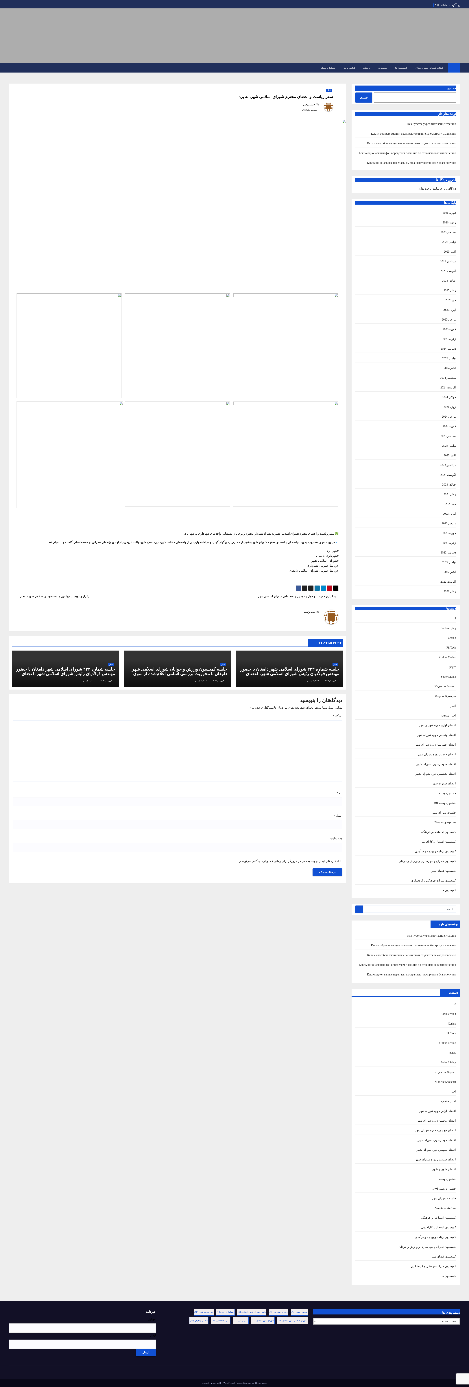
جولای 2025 (449, 280)
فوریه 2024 (449, 426)
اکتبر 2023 (450, 455)
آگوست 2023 (448, 474)
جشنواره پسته (328, 67)
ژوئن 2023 (450, 494)
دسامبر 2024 (448, 348)
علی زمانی (241, 1320)
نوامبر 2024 (449, 358)
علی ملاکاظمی (221, 1320)
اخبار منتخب (448, 715)
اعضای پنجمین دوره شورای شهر (436, 734)
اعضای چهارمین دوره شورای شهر (435, 744)
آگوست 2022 (448, 581)
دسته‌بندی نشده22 (445, 822)
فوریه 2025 (449, 329)
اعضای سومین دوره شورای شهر (436, 764)
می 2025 (450, 300)
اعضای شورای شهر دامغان (430, 67)
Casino (452, 637)
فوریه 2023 (449, 533)
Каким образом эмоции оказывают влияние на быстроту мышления (413, 133)
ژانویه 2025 (449, 338)
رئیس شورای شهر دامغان (252, 1312)
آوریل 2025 (449, 309)
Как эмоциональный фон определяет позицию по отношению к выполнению (407, 153)
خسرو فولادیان (278, 1312)
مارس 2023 (449, 523)
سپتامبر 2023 (448, 465)
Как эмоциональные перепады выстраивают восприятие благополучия (411, 162)
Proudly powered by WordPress (218, 1383)
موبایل (152, 1319)
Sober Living (448, 676)
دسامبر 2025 (448, 232)
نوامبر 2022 (449, 562)
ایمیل (338, 815)
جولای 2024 (449, 397)
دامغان (366, 67)
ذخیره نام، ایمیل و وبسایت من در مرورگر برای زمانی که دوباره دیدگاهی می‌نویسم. (288, 861)
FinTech (451, 647)
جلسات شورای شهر (444, 812)
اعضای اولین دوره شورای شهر (437, 725)
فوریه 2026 (449, 212)
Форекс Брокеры (445, 696)
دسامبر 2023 (448, 436)
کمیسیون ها (401, 67)
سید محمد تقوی (203, 1312)
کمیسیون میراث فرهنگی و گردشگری (433, 880)
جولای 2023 (449, 484)
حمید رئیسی (308, 104)
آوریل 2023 (449, 513)
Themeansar (261, 1383)
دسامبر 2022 (448, 552)
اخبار (453, 705)
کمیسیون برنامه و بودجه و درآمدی (435, 851)
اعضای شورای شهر (444, 783)
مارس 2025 (449, 319)
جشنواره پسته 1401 (444, 802)
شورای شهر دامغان (263, 1320)
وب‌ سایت (336, 838)
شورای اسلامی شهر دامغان (292, 1320)
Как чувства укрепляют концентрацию (431, 123)
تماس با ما (349, 67)
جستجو (451, 88)
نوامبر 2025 (449, 241)
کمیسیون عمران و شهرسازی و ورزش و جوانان (427, 861)
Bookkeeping (448, 628)
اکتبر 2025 (450, 251)
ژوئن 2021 (450, 591)
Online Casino (447, 657)
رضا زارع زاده (225, 1312)
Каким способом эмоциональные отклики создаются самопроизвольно (411, 143)
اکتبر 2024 (450, 368)
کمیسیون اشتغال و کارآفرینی (438, 841)
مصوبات (382, 67)
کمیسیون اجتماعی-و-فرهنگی (438, 832)
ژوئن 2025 (450, 290)
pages (452, 666)
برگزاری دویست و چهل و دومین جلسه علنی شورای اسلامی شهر (297, 596)
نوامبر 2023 (449, 445)
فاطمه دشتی (313, 680)
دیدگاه (337, 716)
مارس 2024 (449, 416)
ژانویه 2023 (449, 542)
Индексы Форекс (445, 686)
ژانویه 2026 (449, 222)
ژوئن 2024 (450, 406)
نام (339, 793)
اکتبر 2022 (450, 571)
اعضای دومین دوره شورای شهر (437, 754)
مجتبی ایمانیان (199, 1320)
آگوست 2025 (448, 271)
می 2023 (450, 503)
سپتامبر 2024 (448, 377)
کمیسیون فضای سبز (443, 870)
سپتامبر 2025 (448, 261)
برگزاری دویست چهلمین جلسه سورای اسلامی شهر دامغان (54, 596)
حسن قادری (299, 1312)
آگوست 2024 (448, 387)
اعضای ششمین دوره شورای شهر (436, 773)
